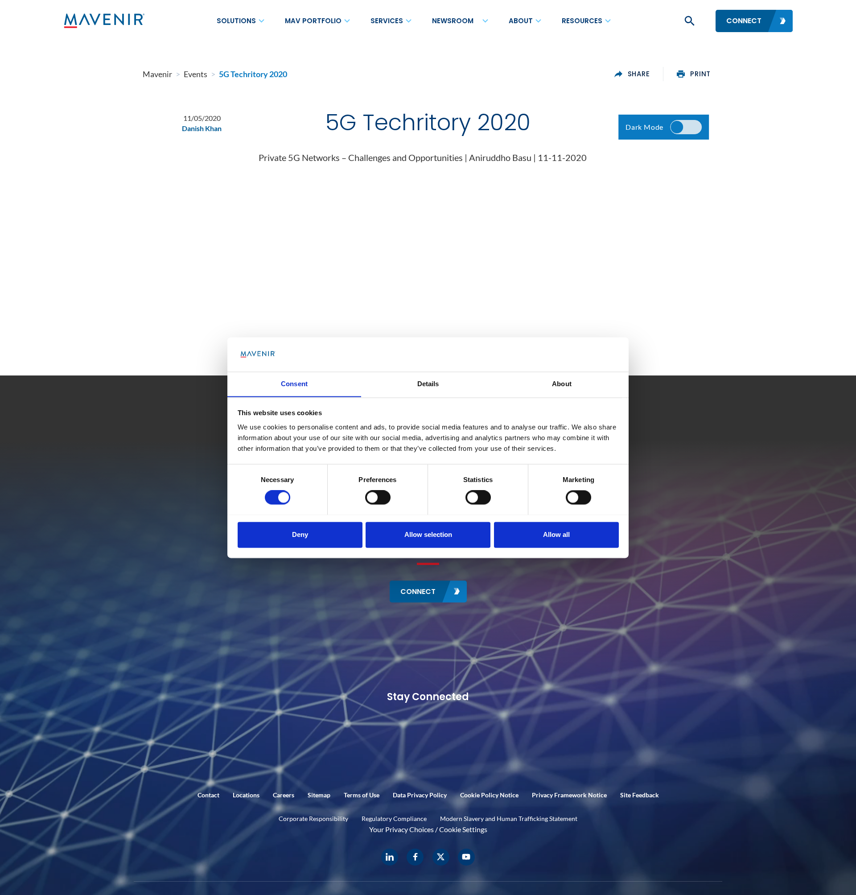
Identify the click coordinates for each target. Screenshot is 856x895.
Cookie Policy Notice (489, 795)
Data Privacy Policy (420, 795)
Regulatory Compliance (394, 818)
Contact (208, 795)
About (521, 20)
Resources (582, 20)
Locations (246, 795)
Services (386, 20)
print (700, 73)
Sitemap (319, 795)
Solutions (236, 20)
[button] (689, 21)
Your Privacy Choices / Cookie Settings (428, 829)
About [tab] (562, 384)
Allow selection (428, 534)
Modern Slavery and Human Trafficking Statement (508, 818)
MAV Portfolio (313, 20)
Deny (300, 534)
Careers (283, 795)
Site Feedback (639, 795)
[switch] (378, 497)
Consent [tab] (294, 384)
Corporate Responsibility (313, 818)
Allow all (556, 534)
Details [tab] (428, 384)
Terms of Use (361, 795)
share (639, 73)
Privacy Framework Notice (569, 795)
